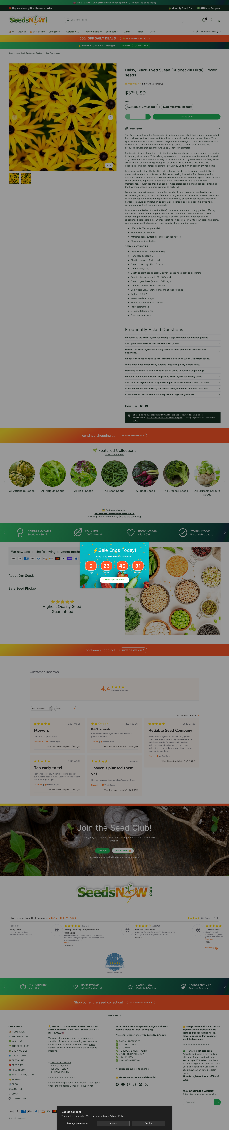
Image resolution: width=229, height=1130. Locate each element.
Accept (113, 1123)
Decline (148, 1123)
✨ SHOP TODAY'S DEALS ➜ (114, 580)
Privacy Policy (117, 1116)
